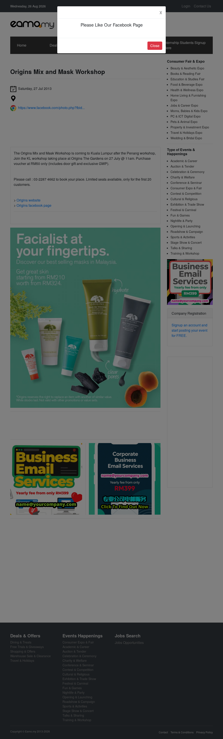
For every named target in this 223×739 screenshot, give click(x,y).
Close (154, 45)
